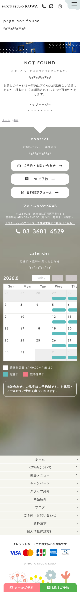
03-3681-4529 (45, 6)
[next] (71, 278)
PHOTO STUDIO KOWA (20, 6)
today (41, 277)
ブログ (40, 507)
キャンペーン (40, 483)
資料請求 (40, 523)
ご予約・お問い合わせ (40, 515)
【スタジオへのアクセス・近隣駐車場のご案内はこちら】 (40, 223)
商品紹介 (40, 499)
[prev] (57, 278)
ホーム (40, 459)
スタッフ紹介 (40, 491)
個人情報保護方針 (40, 531)
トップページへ (40, 104)
